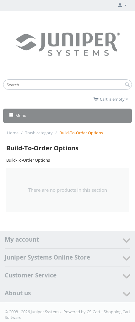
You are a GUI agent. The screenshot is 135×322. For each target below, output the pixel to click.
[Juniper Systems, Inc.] (67, 43)
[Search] (127, 85)
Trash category (39, 133)
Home (13, 133)
